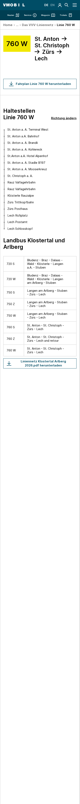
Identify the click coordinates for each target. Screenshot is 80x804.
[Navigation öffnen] (75, 5)
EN (52, 5)
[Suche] (66, 5)
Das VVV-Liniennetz (37, 25)
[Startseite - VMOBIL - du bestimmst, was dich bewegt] (14, 5)
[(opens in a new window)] (60, 5)
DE (46, 5)
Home (8, 25)
